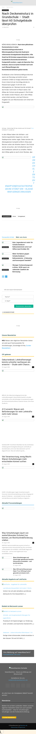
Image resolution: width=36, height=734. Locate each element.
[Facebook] (10, 34)
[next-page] (6, 276)
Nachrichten (10, 7)
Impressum (22, 727)
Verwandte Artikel (8, 237)
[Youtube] (28, 686)
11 (33, 367)
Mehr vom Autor (21, 237)
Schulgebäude (21, 216)
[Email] (27, 34)
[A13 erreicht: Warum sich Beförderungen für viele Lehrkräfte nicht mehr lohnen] (18, 430)
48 (33, 416)
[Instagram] (13, 685)
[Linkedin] (23, 34)
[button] (3, 2)
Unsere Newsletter (9, 335)
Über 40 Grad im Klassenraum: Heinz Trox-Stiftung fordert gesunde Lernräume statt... (22, 571)
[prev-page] (3, 276)
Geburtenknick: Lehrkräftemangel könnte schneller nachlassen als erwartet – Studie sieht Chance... (16, 362)
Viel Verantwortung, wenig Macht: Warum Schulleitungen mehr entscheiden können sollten (16, 459)
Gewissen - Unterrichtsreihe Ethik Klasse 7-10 (17, 632)
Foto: (32, 128)
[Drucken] (32, 34)
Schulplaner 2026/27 (21, 693)
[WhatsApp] (19, 34)
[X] (14, 34)
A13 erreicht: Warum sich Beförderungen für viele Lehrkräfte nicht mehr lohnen (17, 411)
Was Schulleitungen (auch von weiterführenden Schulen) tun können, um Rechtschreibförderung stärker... (17, 536)
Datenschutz (14, 727)
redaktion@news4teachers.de (18, 680)
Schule (14, 216)
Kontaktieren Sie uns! (11, 654)
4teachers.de (23, 725)
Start (3, 7)
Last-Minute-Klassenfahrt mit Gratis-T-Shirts (17, 588)
